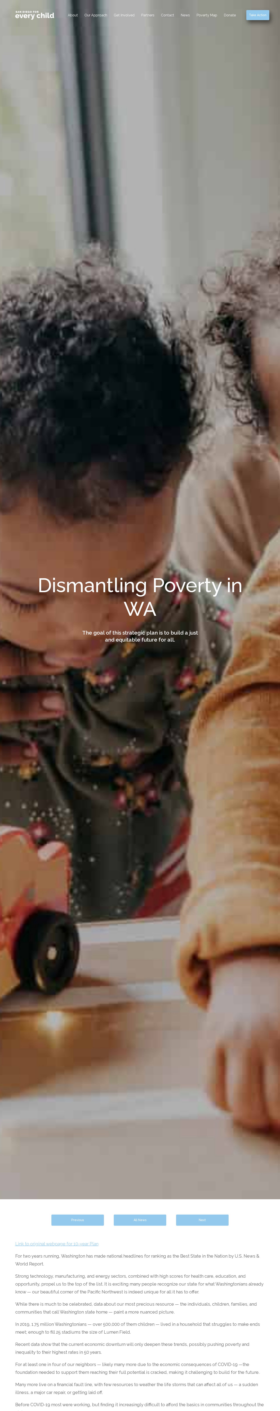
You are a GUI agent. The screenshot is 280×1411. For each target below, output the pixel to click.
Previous (77, 1220)
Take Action (257, 15)
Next (202, 1220)
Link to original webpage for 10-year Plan (56, 1243)
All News (140, 1220)
